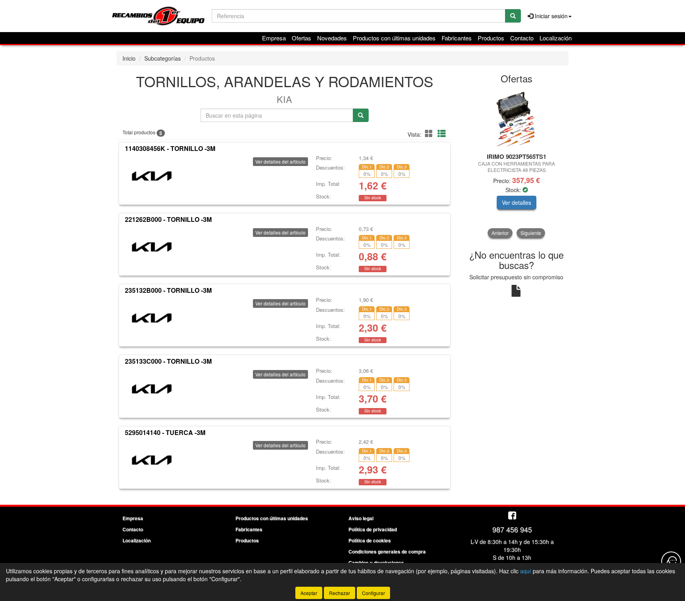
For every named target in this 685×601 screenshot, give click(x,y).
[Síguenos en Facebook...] (512, 516)
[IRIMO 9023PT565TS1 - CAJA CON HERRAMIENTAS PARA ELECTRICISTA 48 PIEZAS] (517, 119)
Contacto (522, 38)
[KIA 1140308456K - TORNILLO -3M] (151, 175)
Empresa (274, 38)
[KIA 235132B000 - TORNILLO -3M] (151, 317)
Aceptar (308, 593)
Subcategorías (162, 58)
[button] (430, 133)
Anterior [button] (500, 232)
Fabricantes (457, 38)
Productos (491, 38)
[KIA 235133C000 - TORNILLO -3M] (151, 388)
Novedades (332, 38)
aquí (525, 571)
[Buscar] (513, 16)
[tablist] (517, 163)
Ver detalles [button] (516, 202)
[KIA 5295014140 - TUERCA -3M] (151, 459)
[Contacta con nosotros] (671, 561)
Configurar (373, 593)
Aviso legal (360, 518)
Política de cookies (369, 540)
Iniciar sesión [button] (550, 16)
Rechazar (339, 593)
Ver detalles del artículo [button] (280, 161)
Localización (556, 38)
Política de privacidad (372, 529)
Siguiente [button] (530, 232)
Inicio (129, 58)
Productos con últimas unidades (394, 38)
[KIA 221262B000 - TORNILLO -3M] (151, 246)
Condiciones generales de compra (387, 551)
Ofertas (301, 38)
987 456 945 (512, 529)
